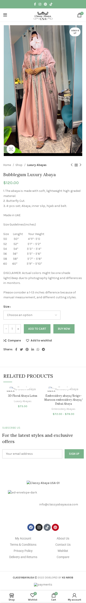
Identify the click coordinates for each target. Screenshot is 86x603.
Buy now (64, 328)
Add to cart (37, 328)
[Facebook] (30, 527)
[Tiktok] (47, 527)
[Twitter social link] (21, 349)
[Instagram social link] (40, 4)
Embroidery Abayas (63, 408)
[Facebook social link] (35, 4)
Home (7, 165)
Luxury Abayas (37, 165)
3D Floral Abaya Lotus (22, 395)
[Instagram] (39, 527)
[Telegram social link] (43, 349)
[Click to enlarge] (11, 149)
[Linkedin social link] (32, 349)
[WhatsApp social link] (38, 349)
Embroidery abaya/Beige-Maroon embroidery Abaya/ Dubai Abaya (63, 399)
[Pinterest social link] (45, 4)
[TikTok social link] (51, 4)
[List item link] (43, 504)
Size (6, 306)
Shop (19, 165)
